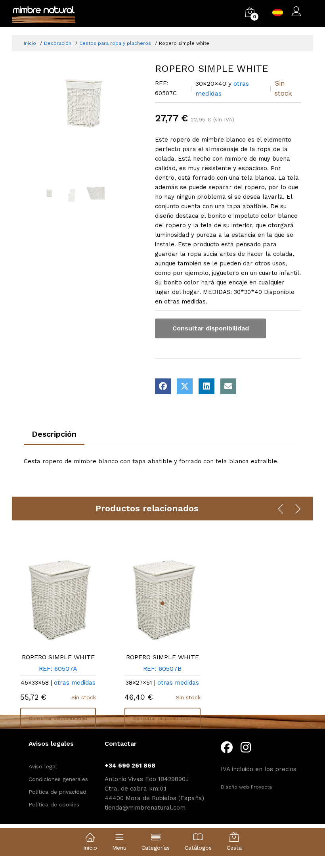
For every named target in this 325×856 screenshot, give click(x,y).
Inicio (30, 43)
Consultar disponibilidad (210, 328)
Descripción (54, 434)
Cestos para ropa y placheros (115, 43)
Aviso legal (43, 766)
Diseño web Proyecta (246, 787)
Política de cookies (54, 804)
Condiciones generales (58, 779)
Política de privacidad (57, 792)
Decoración (57, 43)
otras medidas (75, 682)
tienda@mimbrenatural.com (145, 807)
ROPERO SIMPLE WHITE (58, 657)
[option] (83, 103)
